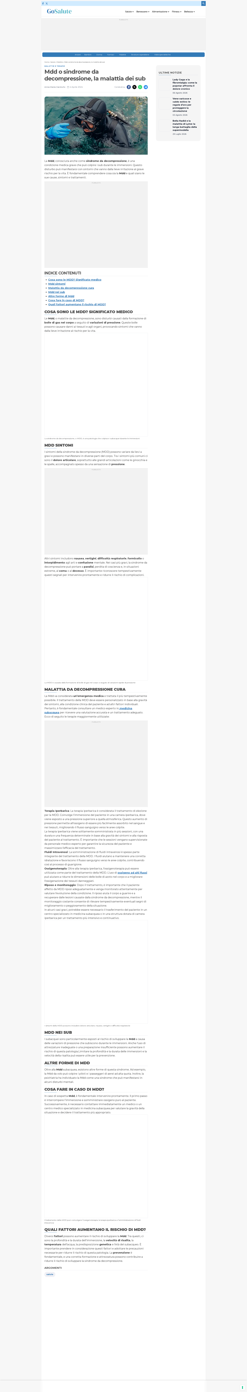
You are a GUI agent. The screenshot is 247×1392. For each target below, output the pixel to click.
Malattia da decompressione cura (71, 287)
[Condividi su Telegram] (146, 87)
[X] (46, 3)
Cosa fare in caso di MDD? (66, 300)
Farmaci (110, 55)
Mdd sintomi (56, 283)
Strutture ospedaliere (140, 55)
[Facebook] (43, 3)
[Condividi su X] (134, 87)
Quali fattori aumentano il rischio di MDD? (77, 304)
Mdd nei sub (56, 292)
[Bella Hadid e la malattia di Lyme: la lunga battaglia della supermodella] (165, 127)
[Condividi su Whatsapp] (140, 87)
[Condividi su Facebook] (129, 87)
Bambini (87, 55)
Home (46, 62)
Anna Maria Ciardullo (54, 87)
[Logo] (59, 11)
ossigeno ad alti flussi (132, 872)
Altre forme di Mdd (61, 296)
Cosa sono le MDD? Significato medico (74, 279)
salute (49, 1274)
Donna (99, 55)
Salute (52, 62)
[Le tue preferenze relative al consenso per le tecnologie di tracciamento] (242, 1387)
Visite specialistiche (162, 55)
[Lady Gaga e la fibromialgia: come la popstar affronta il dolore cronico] (165, 86)
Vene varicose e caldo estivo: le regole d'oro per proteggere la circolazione (182, 104)
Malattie (122, 55)
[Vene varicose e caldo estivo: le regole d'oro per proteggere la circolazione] (165, 106)
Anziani (78, 55)
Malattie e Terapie (54, 66)
